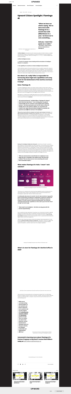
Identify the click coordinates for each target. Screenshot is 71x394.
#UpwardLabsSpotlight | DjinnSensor (19, 382)
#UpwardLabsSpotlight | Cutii (35, 382)
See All (57, 370)
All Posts (14, 5)
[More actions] (53, 12)
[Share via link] (25, 364)
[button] (27, 37)
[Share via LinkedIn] (22, 364)
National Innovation (21, 5)
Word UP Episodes (30, 5)
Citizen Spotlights (39, 5)
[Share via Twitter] (20, 364)
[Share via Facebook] (18, 364)
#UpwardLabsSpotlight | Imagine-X (50, 382)
